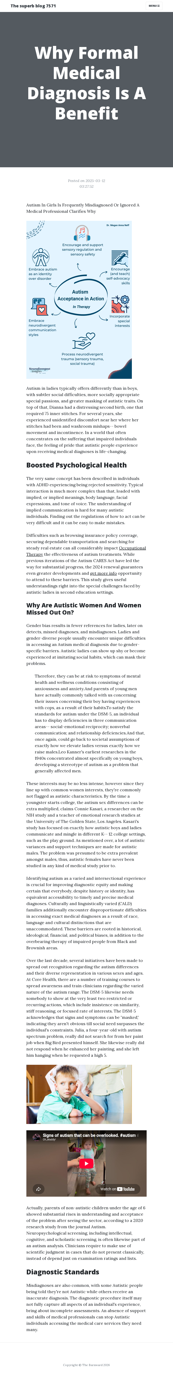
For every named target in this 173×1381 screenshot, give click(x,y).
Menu (153, 6)
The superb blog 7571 (33, 6)
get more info (103, 573)
